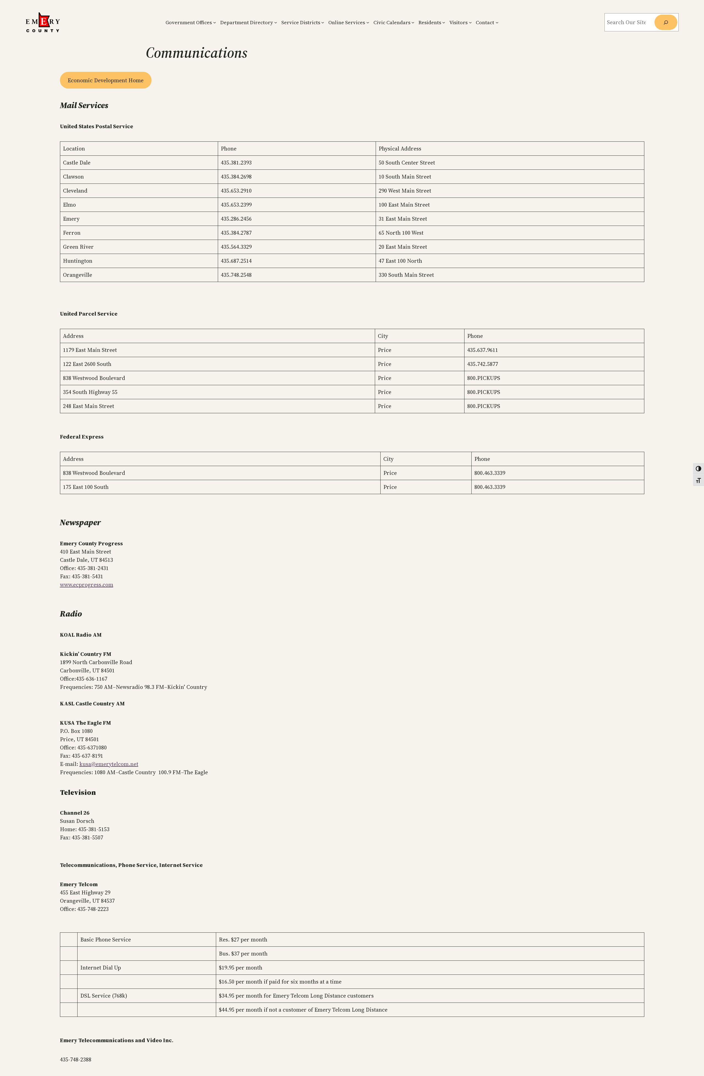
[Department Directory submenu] (275, 22)
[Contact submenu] (497, 22)
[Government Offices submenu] (214, 22)
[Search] (665, 22)
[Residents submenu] (443, 22)
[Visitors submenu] (470, 22)
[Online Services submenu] (367, 22)
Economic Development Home (106, 80)
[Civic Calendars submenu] (412, 22)
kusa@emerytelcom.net (108, 764)
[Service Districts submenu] (322, 22)
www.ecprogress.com (86, 584)
